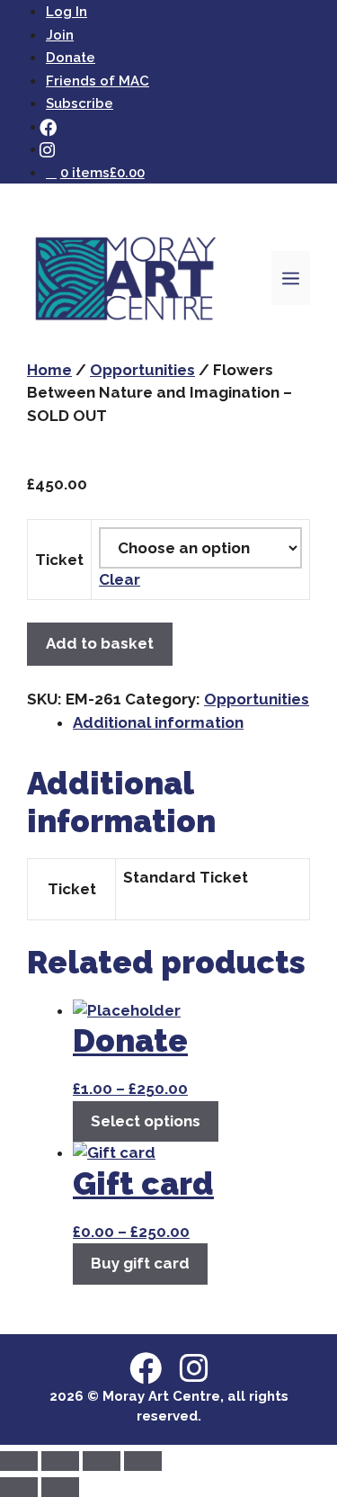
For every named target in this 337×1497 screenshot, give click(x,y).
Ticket (59, 560)
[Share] (101, 1461)
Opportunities (142, 370)
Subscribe (79, 103)
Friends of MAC (97, 81)
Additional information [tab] (158, 722)
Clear (119, 579)
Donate (70, 57)
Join (60, 35)
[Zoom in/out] (19, 1461)
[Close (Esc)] (143, 1461)
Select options (145, 1121)
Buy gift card (140, 1263)
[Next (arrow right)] (60, 1487)
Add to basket (100, 643)
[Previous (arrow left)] (19, 1487)
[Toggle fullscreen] (60, 1461)
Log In (66, 12)
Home (49, 370)
